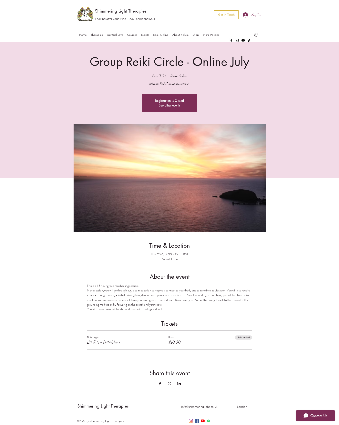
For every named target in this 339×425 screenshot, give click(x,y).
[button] (255, 35)
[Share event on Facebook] (160, 383)
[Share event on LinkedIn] (179, 383)
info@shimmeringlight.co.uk (199, 407)
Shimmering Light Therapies (120, 11)
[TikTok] (249, 40)
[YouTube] (243, 40)
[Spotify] (209, 421)
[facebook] (231, 40)
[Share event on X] (169, 383)
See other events (169, 105)
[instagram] (237, 40)
